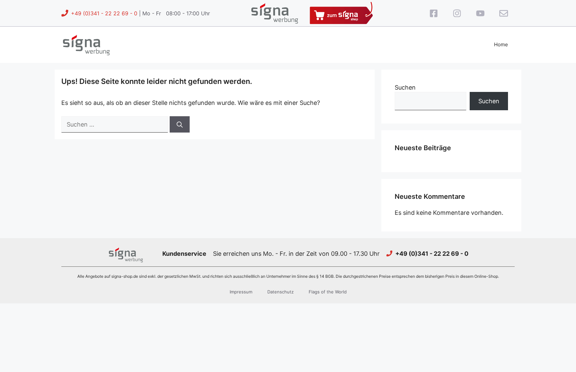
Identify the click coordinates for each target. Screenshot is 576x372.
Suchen (405, 87)
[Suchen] (180, 124)
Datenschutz (280, 291)
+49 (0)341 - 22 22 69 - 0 (104, 13)
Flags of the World (328, 291)
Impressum (241, 291)
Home (501, 44)
